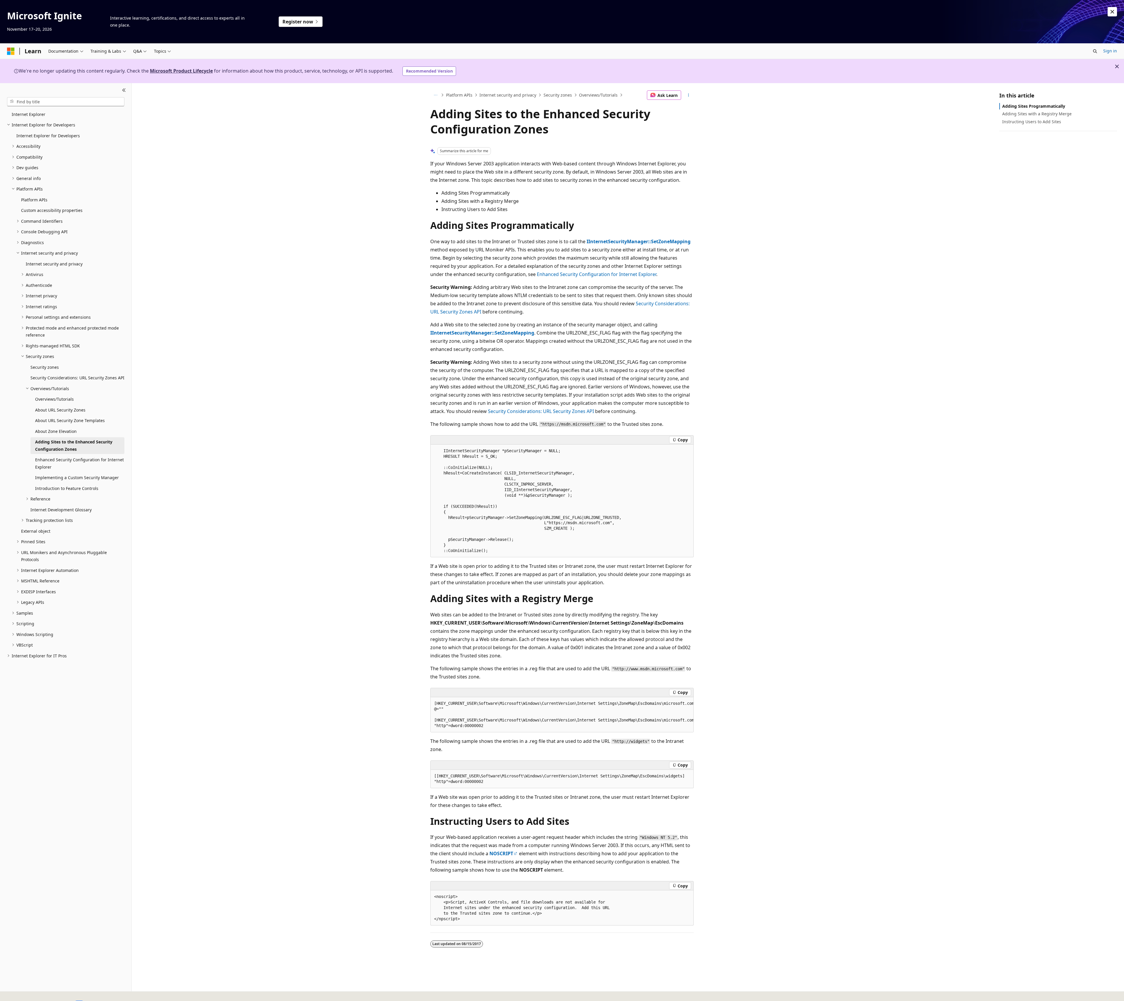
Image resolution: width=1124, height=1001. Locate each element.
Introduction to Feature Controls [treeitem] (66, 488)
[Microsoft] (11, 51)
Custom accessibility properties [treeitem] (52, 210)
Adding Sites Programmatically (1033, 106)
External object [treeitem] (35, 531)
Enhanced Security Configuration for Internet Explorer (596, 274)
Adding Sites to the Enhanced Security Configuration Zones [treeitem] (73, 445)
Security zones (558, 95)
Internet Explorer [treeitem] (28, 114)
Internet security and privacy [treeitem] (54, 264)
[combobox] (65, 101)
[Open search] (1095, 51)
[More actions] (688, 95)
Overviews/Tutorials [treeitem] (54, 399)
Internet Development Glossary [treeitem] (61, 510)
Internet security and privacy (507, 95)
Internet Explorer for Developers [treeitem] (48, 135)
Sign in (1110, 51)
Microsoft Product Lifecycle (181, 71)
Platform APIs (459, 95)
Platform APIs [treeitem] (34, 200)
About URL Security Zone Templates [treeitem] (70, 420)
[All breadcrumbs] (435, 95)
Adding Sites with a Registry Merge (1037, 113)
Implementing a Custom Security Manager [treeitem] (77, 477)
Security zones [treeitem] (44, 367)
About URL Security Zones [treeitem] (60, 410)
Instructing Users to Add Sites (1031, 121)
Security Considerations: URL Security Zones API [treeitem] (77, 377)
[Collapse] (124, 90)
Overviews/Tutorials (598, 95)
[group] (562, 714)
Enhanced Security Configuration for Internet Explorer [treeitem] (79, 463)
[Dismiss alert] (1112, 11)
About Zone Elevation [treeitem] (56, 431)
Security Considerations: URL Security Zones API (541, 411)
